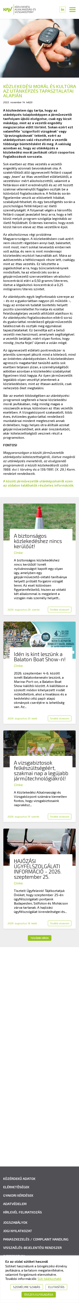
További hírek (39, 937)
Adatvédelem (15, 1204)
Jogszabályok (15, 1222)
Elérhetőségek (16, 1187)
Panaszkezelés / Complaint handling (35, 1239)
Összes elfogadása (38, 1294)
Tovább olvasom (59, 609)
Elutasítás (56, 1287)
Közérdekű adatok (19, 1179)
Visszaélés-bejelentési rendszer (32, 1248)
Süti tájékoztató (49, 1279)
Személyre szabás (26, 1287)
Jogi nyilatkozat (17, 1231)
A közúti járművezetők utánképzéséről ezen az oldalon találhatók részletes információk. (38, 483)
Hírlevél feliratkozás (22, 1212)
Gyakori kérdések (18, 1195)
